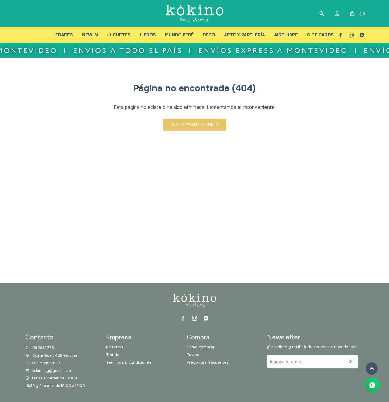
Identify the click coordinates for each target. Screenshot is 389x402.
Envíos (193, 354)
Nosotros (114, 347)
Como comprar (201, 347)
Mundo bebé (179, 35)
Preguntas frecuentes (208, 362)
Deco (209, 35)
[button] (321, 13)
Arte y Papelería (244, 35)
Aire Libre (286, 35)
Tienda (112, 354)
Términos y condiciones (128, 362)
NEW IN (90, 35)
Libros (148, 35)
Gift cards (320, 35)
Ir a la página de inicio (194, 124)
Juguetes (119, 35)
